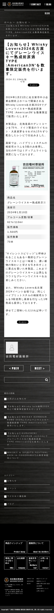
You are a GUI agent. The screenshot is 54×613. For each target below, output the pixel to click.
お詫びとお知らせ (17, 399)
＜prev (13, 368)
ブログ (11, 504)
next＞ (40, 368)
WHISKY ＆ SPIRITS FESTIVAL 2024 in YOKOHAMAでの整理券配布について (28, 455)
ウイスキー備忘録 (17, 496)
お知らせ (12, 481)
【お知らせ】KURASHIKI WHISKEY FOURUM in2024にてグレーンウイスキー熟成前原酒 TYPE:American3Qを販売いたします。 (28, 439)
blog (49, 4)
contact (36, 4)
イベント (12, 488)
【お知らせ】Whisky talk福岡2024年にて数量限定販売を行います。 (28, 407)
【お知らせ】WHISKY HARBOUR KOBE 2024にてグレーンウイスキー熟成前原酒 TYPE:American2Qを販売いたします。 (28, 421)
